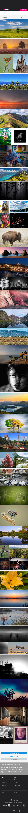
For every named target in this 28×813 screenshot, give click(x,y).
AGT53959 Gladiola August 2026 (5, 466)
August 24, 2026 (4, 502)
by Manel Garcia (16, 72)
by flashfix (2, 503)
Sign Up (24, 9)
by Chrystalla (3, 107)
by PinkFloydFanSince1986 (13, 653)
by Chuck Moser (3, 543)
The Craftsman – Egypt (6, 165)
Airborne (11, 652)
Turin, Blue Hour (4, 274)
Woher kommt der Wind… (3, 741)
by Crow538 (1, 569)
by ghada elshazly (4, 624)
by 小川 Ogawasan (13, 569)
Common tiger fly (5, 523)
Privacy (15, 792)
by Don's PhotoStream (4, 166)
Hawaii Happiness (5, 87)
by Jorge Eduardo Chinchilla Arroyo (1, 556)
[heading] (6, 9)
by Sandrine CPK (3, 725)
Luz (1, 390)
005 (1, 430)
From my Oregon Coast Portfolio (8, 255)
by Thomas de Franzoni (5, 640)
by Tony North (3, 524)
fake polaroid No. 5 (17, 741)
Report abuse (17, 785)
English (3, 787)
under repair (3, 676)
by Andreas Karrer (4, 180)
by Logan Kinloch (13, 556)
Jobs (15, 777)
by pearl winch (3, 588)
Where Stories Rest (5, 306)
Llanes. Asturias (4, 483)
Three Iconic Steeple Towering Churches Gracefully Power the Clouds (15, 210)
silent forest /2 (4, 198)
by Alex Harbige (3, 362)
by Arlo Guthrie (3, 467)
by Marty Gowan (2, 143)
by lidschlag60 (3, 53)
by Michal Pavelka (4, 126)
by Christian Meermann (16, 143)
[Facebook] (8, 811)
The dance (3, 704)
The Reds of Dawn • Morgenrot (8, 51)
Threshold (3, 639)
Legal (3, 792)
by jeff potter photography (5, 677)
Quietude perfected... (5, 411)
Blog (3, 779)
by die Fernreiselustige (4, 326)
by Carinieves (1, 211)
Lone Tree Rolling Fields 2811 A (8, 36)
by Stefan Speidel (3, 199)
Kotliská (2, 125)
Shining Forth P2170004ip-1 (16, 225)
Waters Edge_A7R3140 (6, 542)
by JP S (18, 467)
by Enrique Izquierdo (13, 288)
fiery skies (3, 106)
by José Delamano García (3, 72)
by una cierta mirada (4, 391)
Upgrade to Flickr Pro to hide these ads (14, 4)
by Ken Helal (3, 245)
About (3, 777)
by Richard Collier (4, 451)
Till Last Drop (1, 225)
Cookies (16, 782)
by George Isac (12, 211)
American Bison (4, 244)
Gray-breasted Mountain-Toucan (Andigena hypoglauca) (1, 555)
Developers (4, 782)
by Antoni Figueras (4, 275)
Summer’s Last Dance (1, 568)
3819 (10, 287)
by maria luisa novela (4, 484)
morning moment (4, 361)
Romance (12, 568)
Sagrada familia (17, 71)
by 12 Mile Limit (3, 742)
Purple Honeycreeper (16, 142)
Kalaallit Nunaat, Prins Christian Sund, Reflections (10, 325)
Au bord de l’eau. (19, 466)
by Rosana (2, 307)
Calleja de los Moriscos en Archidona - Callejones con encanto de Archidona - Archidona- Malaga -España (1, 210)
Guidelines (4, 785)
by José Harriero (3, 343)
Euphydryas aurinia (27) (3, 71)
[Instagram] (19, 811)
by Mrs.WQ (2, 88)
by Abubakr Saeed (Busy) (5, 606)
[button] (22, 37)
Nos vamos (3, 342)
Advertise (16, 779)
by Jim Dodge (3, 256)
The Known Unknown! (6, 605)
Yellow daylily (4, 587)
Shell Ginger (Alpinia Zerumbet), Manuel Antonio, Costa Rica (2, 142)
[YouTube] (14, 811)
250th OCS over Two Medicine (15, 555)
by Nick (2, 412)
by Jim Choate (3, 37)
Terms (3, 794)
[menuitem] (17, 10)
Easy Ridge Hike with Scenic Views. (9, 179)
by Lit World (16, 742)
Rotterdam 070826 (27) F (7, 450)
